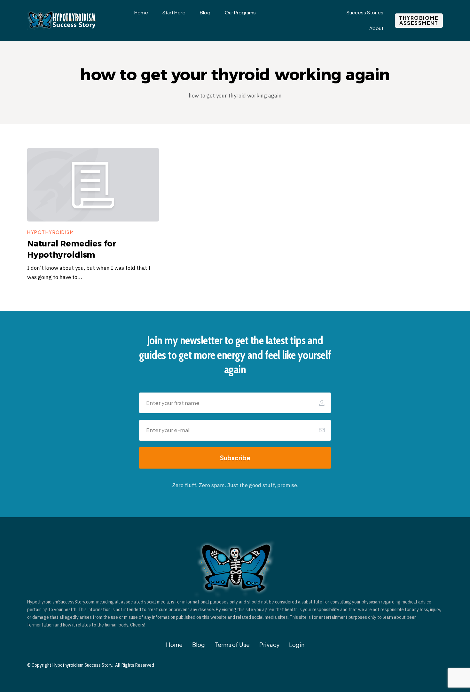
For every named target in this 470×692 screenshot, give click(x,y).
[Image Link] (93, 185)
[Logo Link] (62, 21)
